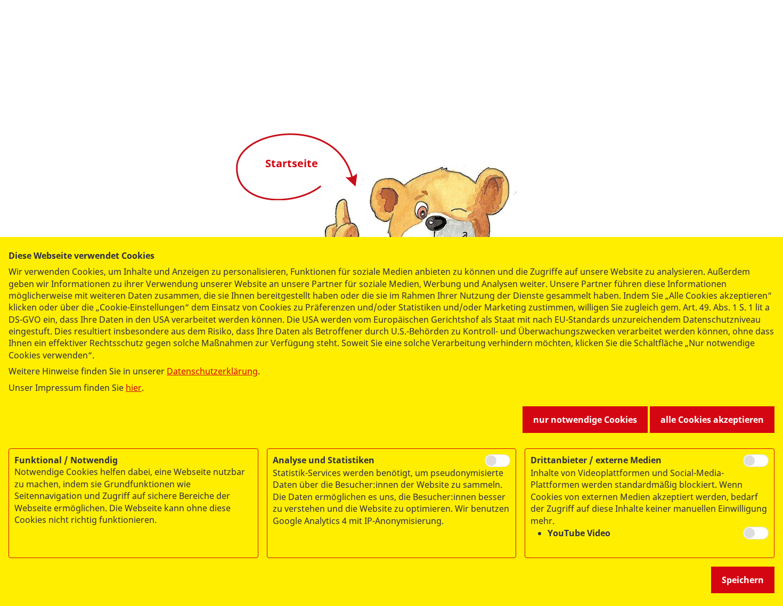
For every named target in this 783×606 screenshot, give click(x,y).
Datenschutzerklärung (212, 371)
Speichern (743, 580)
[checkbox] (497, 460)
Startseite (291, 163)
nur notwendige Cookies (585, 419)
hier (134, 388)
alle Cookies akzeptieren (712, 419)
